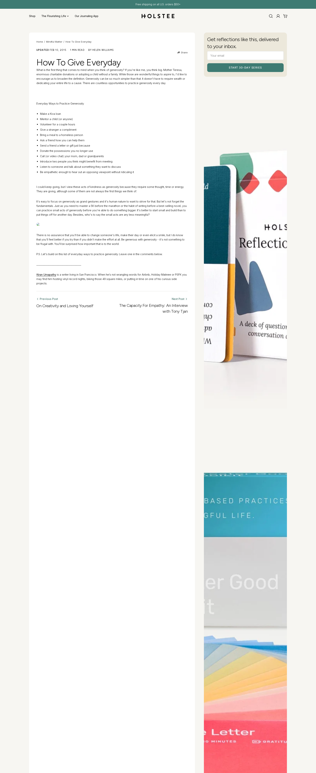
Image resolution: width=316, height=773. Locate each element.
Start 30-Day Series (245, 67)
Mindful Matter (54, 41)
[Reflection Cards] (245, 254)
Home (39, 41)
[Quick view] (281, 88)
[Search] (270, 16)
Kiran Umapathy (46, 274)
